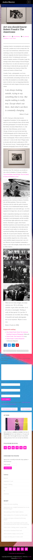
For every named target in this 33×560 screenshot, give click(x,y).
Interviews (6, 494)
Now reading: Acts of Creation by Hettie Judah (15, 515)
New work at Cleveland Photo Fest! (13, 530)
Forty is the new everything (11, 504)
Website (3, 393)
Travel (14, 38)
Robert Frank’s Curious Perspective (15, 338)
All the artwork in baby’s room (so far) (13, 533)
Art (23, 36)
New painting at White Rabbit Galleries (13, 512)
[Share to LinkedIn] (13, 346)
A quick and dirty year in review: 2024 (13, 537)
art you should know (11, 350)
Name (3, 382)
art (4, 350)
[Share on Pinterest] (17, 346)
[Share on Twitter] (9, 346)
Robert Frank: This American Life (15, 336)
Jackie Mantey (8, 2)
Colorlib (29, 556)
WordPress (19, 558)
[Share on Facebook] (5, 346)
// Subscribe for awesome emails (16, 553)
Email (3, 387)
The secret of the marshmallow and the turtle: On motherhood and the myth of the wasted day (16, 523)
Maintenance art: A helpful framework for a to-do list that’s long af (16, 508)
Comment (4, 363)
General (27, 36)
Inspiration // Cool (7, 38)
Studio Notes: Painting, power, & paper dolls (15, 527)
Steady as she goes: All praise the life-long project (14, 518)
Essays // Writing (8, 484)
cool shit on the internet (22, 350)
